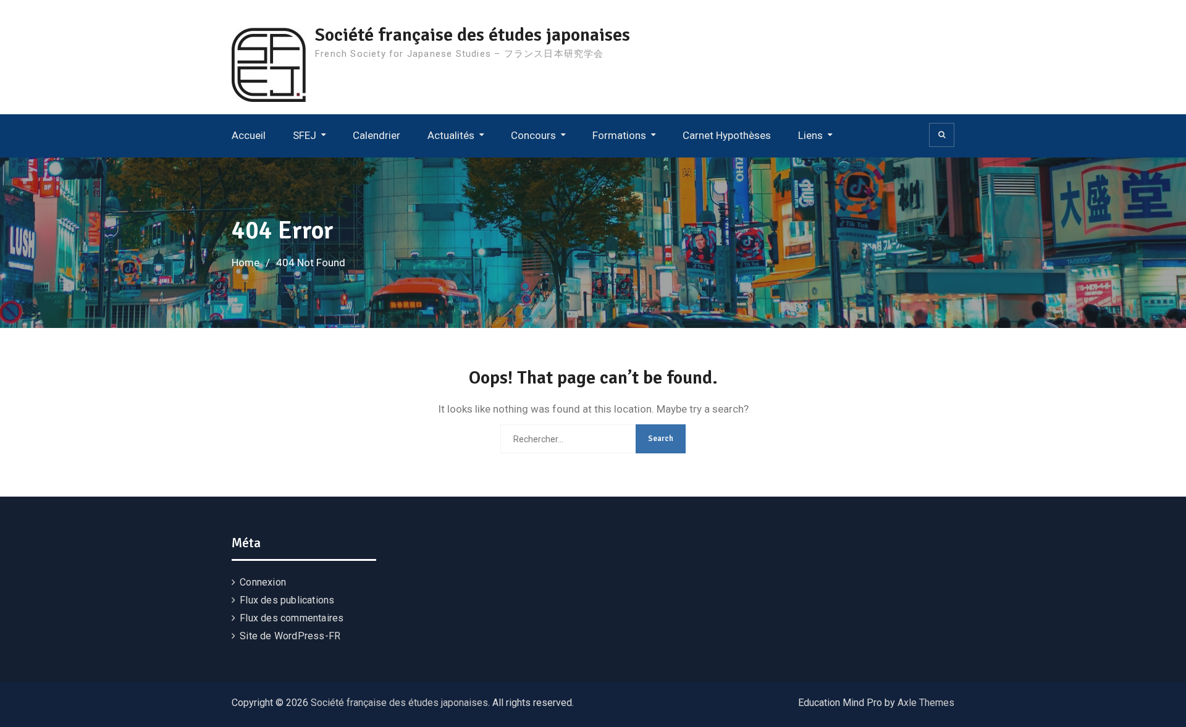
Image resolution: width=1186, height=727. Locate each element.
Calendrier (376, 135)
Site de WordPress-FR (290, 636)
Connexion (263, 582)
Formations (619, 135)
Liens (810, 135)
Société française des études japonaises (472, 34)
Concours (533, 135)
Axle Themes (926, 702)
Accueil (249, 135)
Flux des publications (287, 600)
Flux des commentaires (291, 618)
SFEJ (304, 135)
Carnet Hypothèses (727, 135)
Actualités (450, 135)
